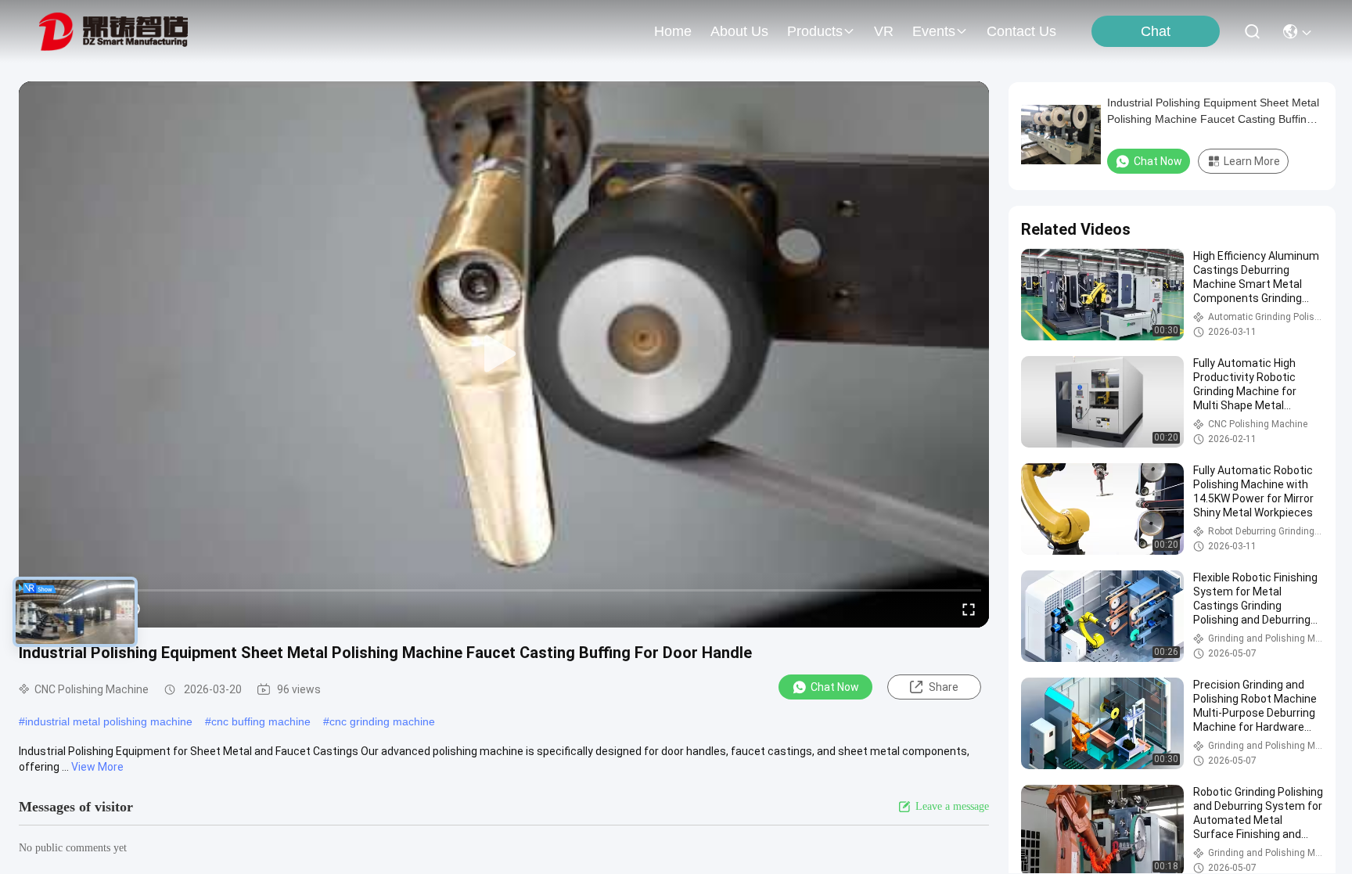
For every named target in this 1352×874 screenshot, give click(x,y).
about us (739, 31)
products (815, 31)
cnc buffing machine (261, 721)
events (933, 31)
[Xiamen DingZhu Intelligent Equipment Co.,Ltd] (113, 31)
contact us (1021, 31)
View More (97, 767)
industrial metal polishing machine (108, 721)
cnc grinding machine (382, 721)
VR (884, 31)
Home (673, 31)
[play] (503, 354)
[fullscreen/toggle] (968, 608)
